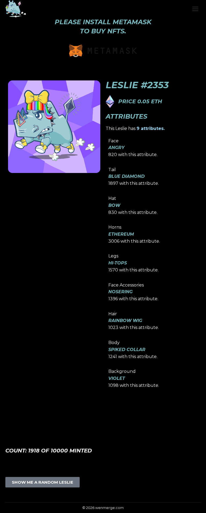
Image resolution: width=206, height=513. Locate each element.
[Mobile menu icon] (195, 8)
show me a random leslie (42, 482)
